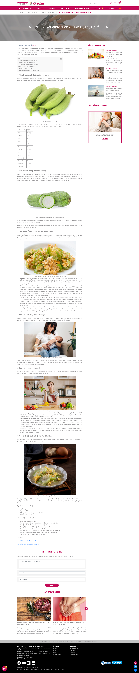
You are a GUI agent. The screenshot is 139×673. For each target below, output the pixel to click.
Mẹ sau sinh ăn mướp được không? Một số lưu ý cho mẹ (75, 12)
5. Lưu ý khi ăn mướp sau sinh (25, 68)
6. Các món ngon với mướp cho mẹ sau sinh (28, 70)
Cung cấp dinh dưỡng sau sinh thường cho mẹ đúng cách (114, 72)
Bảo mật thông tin (74, 654)
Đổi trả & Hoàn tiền (74, 648)
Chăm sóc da (65, 8)
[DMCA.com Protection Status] (117, 662)
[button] (86, 608)
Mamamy (34, 45)
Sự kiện (54, 652)
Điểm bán (55, 648)
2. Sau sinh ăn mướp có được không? (26, 62)
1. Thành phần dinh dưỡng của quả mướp (27, 60)
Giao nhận (72, 652)
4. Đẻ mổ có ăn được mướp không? (26, 66)
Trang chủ (20, 12)
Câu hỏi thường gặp (57, 654)
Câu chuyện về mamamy (105, 135)
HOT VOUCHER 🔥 (115, 8)
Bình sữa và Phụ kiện (82, 8)
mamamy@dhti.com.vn (25, 655)
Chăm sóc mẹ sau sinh (47, 12)
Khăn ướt (40, 8)
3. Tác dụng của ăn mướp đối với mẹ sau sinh (28, 64)
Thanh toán (72, 650)
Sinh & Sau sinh (32, 12)
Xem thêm (105, 138)
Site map (55, 650)
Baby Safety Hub (23, 8)
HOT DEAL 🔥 (99, 8)
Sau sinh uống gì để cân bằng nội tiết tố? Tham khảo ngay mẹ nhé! (114, 54)
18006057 (26, 658)
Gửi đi (51, 585)
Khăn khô (52, 8)
